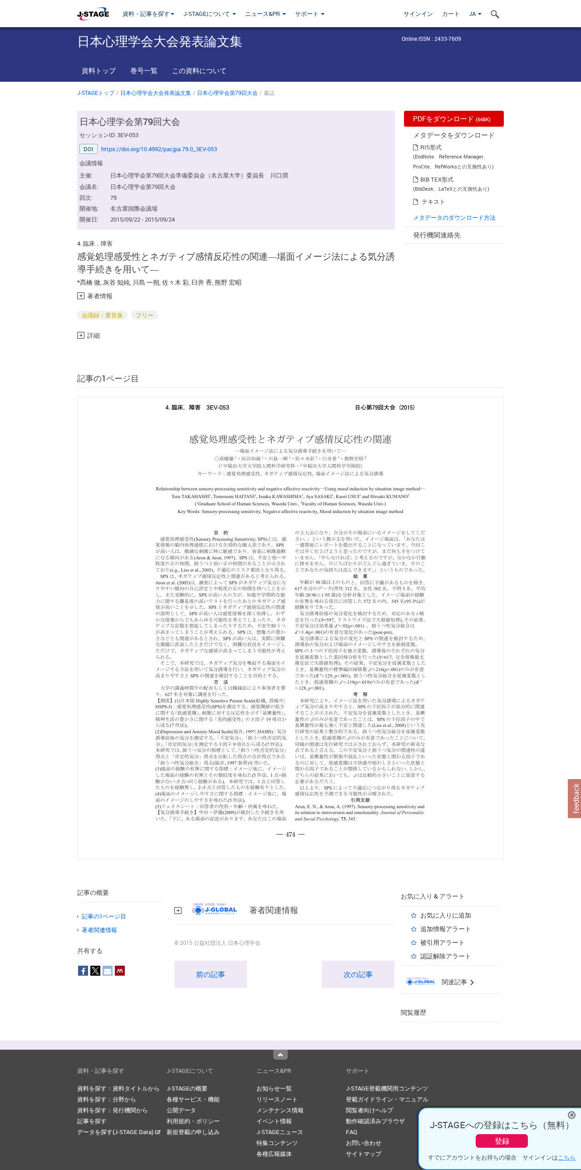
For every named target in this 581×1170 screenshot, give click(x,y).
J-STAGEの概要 (187, 1088)
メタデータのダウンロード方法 (454, 217)
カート (451, 14)
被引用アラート (442, 942)
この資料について (199, 70)
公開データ (181, 1110)
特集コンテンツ (277, 1143)
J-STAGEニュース (279, 1132)
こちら (567, 1157)
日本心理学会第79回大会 (227, 92)
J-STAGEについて (207, 14)
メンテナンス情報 (280, 1110)
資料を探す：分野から (106, 1099)
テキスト (433, 201)
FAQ (351, 1132)
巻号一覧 (144, 70)
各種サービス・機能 (193, 1099)
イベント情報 (274, 1121)
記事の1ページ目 (104, 916)
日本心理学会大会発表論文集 (155, 92)
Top (280, 1055)
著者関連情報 (99, 930)
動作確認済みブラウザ (375, 1121)
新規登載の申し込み (193, 1132)
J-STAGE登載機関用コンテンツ (387, 1088)
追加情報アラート (445, 928)
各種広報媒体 (274, 1154)
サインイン (418, 14)
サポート (307, 14)
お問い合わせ (363, 1143)
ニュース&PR (263, 14)
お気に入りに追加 (445, 915)
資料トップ (99, 70)
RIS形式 (431, 147)
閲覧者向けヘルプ (369, 1110)
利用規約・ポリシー (193, 1121)
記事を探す (92, 1121)
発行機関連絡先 (437, 234)
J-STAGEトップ (95, 92)
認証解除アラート (445, 956)
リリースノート (277, 1099)
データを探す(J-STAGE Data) (116, 1132)
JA (473, 14)
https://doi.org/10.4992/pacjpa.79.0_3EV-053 (159, 149)
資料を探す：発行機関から (112, 1110)
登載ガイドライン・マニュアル (387, 1099)
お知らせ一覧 (274, 1088)
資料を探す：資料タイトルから (118, 1088)
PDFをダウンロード (452, 118)
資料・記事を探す (146, 14)
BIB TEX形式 (436, 179)
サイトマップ (363, 1154)
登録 (502, 1141)
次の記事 (358, 974)
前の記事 (210, 974)
